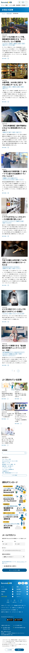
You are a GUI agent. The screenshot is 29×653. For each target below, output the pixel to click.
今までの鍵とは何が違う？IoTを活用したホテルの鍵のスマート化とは (14, 262)
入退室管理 (5, 471)
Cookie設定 (9, 649)
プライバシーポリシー (21, 561)
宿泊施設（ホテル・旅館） (8, 464)
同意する (19, 649)
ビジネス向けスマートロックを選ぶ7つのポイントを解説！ (14, 310)
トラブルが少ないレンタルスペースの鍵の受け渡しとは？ (14, 218)
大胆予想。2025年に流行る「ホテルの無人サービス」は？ (14, 83)
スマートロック (6, 459)
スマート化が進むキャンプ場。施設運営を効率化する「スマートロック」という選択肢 (14, 39)
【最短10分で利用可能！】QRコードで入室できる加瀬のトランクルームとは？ (14, 173)
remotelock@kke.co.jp (20, 627)
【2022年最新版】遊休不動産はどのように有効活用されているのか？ (14, 127)
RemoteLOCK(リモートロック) (9, 461)
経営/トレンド (6, 462)
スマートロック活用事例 (8, 469)
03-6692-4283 (6, 627)
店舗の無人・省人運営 (7, 466)
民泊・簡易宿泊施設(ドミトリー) (9, 472)
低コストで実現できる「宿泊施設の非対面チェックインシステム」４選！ (14, 347)
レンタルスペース (6, 467)
